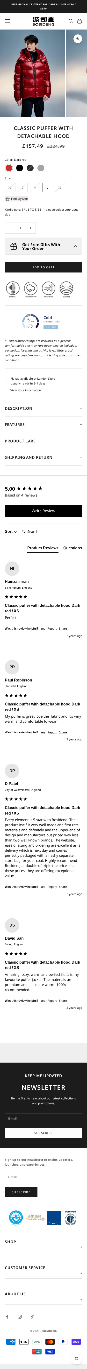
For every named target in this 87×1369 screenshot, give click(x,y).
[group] (43, 489)
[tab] (42, 549)
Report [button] (52, 629)
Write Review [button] (43, 510)
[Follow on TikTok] (32, 1316)
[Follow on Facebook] (7, 1316)
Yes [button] (43, 629)
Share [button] (63, 629)
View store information (25, 390)
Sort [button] (9, 531)
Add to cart (43, 267)
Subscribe (43, 1133)
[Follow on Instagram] (19, 1316)
